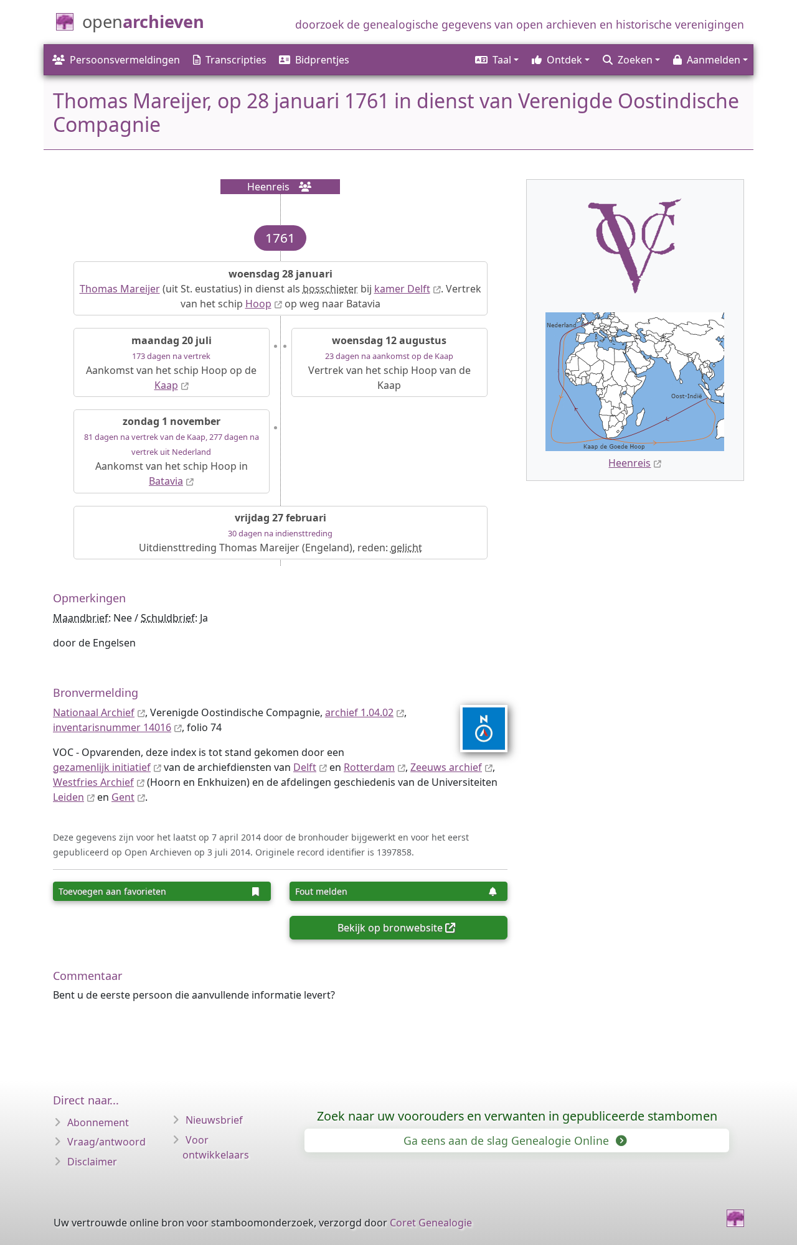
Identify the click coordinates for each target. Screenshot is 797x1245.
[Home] (735, 1218)
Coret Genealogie (431, 1222)
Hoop (258, 303)
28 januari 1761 (318, 100)
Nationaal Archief (93, 712)
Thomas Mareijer (120, 289)
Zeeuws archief (446, 767)
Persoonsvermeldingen (125, 60)
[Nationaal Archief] (476, 728)
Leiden (68, 797)
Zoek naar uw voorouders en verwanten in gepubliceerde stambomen (517, 1115)
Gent (122, 797)
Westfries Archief (93, 782)
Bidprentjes (322, 60)
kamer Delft (402, 289)
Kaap (166, 385)
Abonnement (98, 1122)
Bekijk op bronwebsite (390, 928)
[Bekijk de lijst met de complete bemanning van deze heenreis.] (301, 187)
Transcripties (235, 60)
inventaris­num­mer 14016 (112, 727)
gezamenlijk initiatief (102, 767)
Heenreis (629, 463)
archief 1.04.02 (359, 712)
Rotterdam (369, 767)
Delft (304, 767)
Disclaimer (92, 1161)
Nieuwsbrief (214, 1120)
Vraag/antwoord (106, 1142)
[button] (496, 60)
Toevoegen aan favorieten (112, 891)
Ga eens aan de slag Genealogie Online (507, 1140)
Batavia (166, 481)
